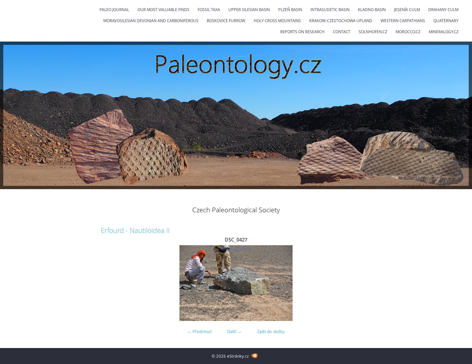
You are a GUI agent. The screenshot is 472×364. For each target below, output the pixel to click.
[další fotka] (363, 283)
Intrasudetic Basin (330, 9)
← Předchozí (199, 331)
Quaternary (445, 20)
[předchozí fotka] (108, 283)
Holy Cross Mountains (277, 20)
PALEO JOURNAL (114, 9)
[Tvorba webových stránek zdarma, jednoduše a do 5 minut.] (254, 355)
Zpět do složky (271, 331)
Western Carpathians (403, 20)
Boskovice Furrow (226, 20)
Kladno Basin (372, 9)
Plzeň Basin (290, 9)
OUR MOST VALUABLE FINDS (163, 9)
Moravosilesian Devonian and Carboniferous (150, 20)
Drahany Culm (443, 9)
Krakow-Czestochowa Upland (340, 20)
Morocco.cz (408, 31)
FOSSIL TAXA (209, 9)
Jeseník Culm (407, 9)
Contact (341, 31)
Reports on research (302, 31)
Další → (234, 331)
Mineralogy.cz (443, 31)
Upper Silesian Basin (249, 9)
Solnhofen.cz (373, 31)
